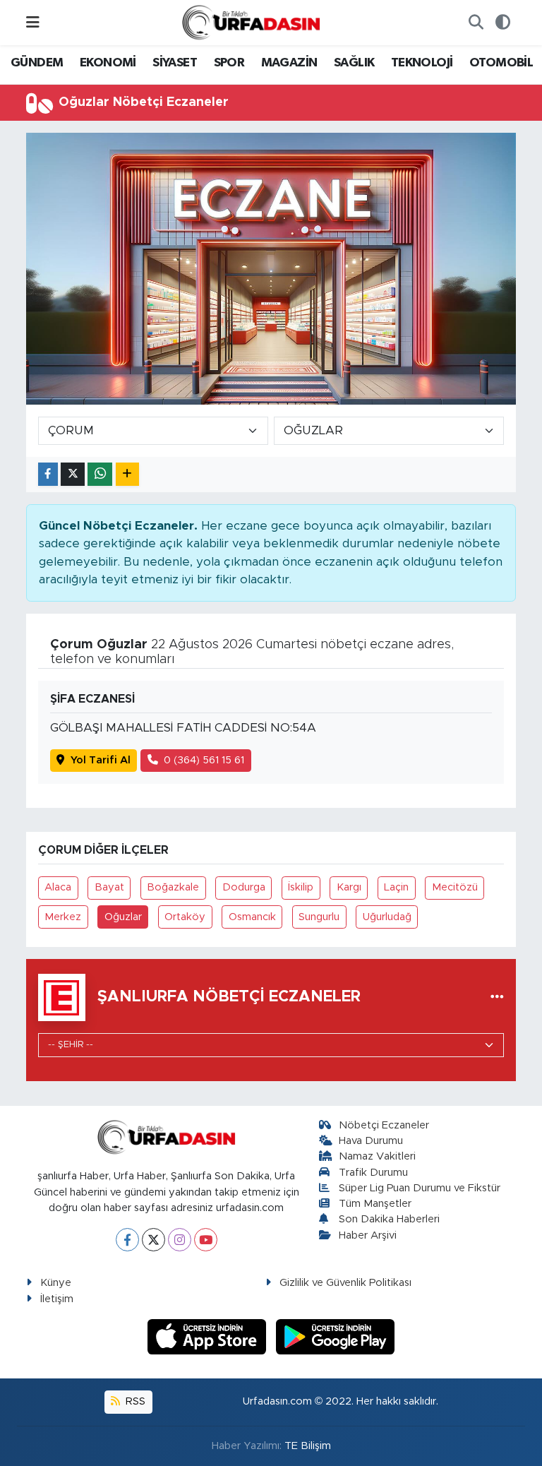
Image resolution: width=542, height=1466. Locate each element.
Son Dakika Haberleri (389, 1219)
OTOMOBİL (501, 62)
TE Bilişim (307, 1446)
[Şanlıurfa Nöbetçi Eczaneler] (497, 997)
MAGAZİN (289, 62)
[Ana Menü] (33, 22)
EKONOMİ (108, 62)
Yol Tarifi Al (101, 760)
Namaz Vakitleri (377, 1156)
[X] (153, 1239)
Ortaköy (184, 917)
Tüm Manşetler (375, 1203)
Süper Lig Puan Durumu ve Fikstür (419, 1188)
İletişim (56, 1299)
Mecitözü (455, 887)
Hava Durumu (371, 1141)
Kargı (349, 887)
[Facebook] (127, 1239)
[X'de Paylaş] (73, 474)
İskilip (300, 887)
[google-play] (335, 1336)
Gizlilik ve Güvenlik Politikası (345, 1282)
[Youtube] (205, 1239)
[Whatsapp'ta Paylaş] (100, 474)
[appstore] (209, 1336)
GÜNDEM (37, 62)
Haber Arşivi (368, 1235)
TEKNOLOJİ (422, 62)
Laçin (396, 887)
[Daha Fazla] (127, 474)
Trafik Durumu (373, 1172)
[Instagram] (179, 1239)
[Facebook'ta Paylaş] (48, 474)
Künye (55, 1282)
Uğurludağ (387, 917)
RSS (134, 1401)
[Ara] (475, 22)
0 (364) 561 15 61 (204, 760)
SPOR (229, 62)
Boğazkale (173, 887)
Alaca (57, 887)
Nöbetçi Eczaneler (384, 1125)
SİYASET (174, 62)
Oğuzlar (123, 917)
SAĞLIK (354, 62)
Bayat (109, 887)
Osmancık (252, 917)
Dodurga (243, 887)
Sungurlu (319, 917)
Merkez (62, 917)
